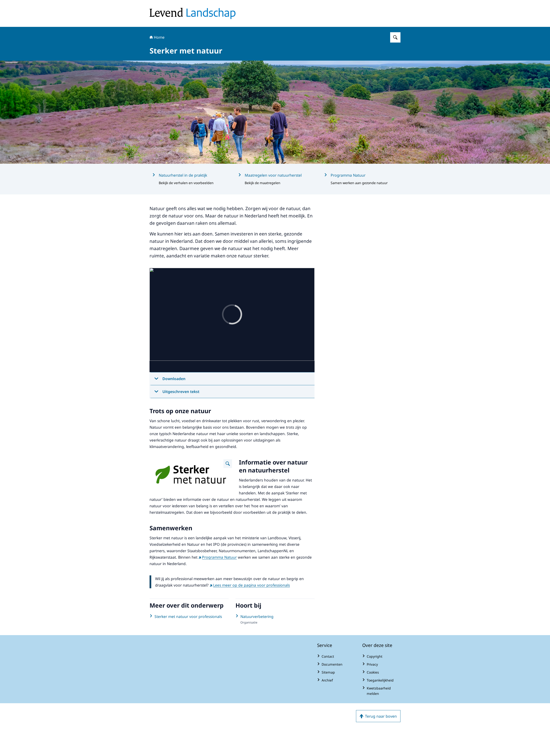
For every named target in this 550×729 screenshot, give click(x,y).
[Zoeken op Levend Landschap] (395, 37)
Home (159, 37)
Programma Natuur (219, 557)
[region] (232, 320)
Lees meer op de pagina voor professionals (251, 585)
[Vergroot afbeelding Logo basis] (227, 463)
